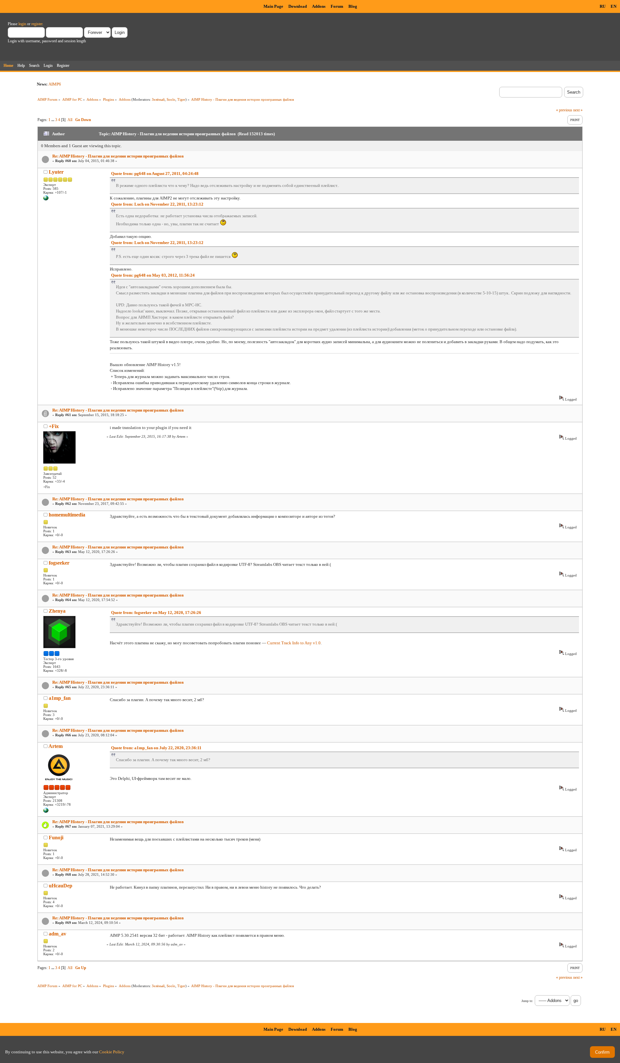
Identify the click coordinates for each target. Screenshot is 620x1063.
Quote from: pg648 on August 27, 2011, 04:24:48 (155, 173)
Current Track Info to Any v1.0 (294, 642)
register (36, 24)
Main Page (273, 6)
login (22, 24)
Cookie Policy (111, 1051)
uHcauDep (60, 885)
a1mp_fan (60, 698)
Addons (319, 6)
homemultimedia (67, 514)
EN (613, 6)
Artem (55, 746)
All (69, 120)
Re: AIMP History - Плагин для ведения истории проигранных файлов (118, 156)
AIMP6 (54, 84)
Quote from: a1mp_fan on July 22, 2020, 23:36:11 (156, 747)
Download (297, 6)
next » (578, 110)
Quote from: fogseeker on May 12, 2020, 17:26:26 (156, 612)
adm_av (57, 933)
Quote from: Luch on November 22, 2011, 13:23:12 (157, 204)
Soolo (171, 99)
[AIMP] (45, 811)
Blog (352, 6)
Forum (337, 6)
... (53, 120)
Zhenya (57, 611)
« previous (564, 110)
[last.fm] (45, 199)
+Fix (54, 426)
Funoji (56, 837)
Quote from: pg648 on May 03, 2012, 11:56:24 (153, 275)
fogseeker (59, 563)
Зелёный (158, 99)
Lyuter (56, 172)
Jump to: (527, 1001)
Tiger (181, 99)
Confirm (602, 1052)
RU (602, 6)
